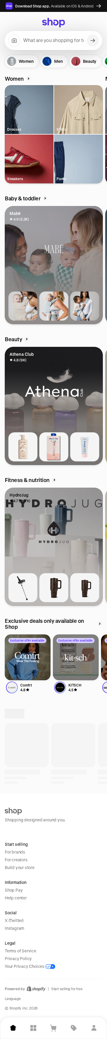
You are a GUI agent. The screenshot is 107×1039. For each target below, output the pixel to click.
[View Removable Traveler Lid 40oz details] (22, 587)
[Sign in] (94, 1028)
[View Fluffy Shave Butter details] (84, 446)
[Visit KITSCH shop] (76, 657)
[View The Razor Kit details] (53, 446)
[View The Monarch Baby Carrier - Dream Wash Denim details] (53, 306)
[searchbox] (53, 40)
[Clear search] (93, 40)
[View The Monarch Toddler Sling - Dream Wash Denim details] (84, 306)
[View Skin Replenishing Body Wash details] (22, 446)
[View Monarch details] (22, 819)
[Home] (13, 1028)
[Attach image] (14, 40)
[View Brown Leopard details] (53, 587)
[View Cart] (53, 1028)
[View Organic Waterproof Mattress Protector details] (53, 960)
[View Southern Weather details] (53, 819)
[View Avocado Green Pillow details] (22, 960)
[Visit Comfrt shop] (28, 657)
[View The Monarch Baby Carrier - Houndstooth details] (22, 306)
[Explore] (33, 1028)
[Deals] (74, 1028)
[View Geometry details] (84, 819)
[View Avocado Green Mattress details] (84, 960)
